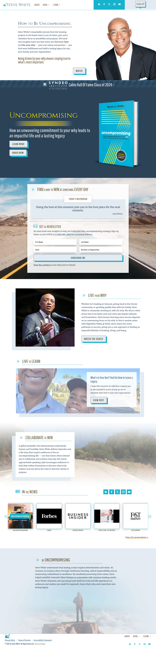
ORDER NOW (18, 152)
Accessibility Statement (43, 640)
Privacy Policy (10, 640)
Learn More (18, 143)
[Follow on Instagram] (114, 4)
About (37, 4)
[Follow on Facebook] (104, 4)
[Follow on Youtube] (119, 4)
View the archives (42, 265)
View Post (98, 400)
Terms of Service (24, 640)
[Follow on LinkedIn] (99, 4)
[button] (6, 517)
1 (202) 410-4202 (63, 234)
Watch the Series (93, 338)
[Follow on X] (109, 4)
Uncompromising (43, 115)
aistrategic (42, 644)
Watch (79, 70)
